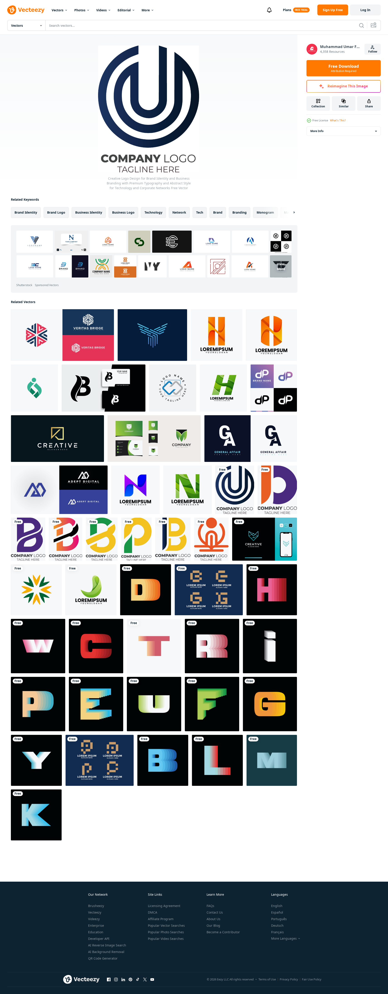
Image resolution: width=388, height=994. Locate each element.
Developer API (98, 938)
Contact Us (215, 912)
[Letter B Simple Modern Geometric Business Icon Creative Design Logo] (162, 760)
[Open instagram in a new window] (116, 979)
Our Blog (213, 925)
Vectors (57, 10)
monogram (265, 212)
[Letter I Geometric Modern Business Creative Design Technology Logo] (270, 646)
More (146, 10)
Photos (79, 10)
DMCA (152, 912)
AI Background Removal (106, 952)
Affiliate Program (161, 919)
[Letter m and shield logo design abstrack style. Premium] (154, 438)
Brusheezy (96, 906)
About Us (213, 919)
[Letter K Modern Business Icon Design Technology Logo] (36, 814)
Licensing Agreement (164, 906)
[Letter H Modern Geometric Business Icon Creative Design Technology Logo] (271, 589)
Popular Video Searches (166, 938)
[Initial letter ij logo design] (34, 388)
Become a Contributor (223, 932)
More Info (316, 131)
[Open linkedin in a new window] (123, 979)
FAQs (210, 906)
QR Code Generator (103, 958)
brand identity (25, 212)
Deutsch (277, 925)
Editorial (124, 10)
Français (277, 932)
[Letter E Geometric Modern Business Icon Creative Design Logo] (96, 704)
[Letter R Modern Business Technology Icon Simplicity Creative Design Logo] (212, 646)
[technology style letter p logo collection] (99, 760)
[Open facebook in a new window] (109, 979)
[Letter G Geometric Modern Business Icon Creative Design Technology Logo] (270, 704)
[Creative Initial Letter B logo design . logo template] (103, 388)
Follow (372, 51)
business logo (123, 212)
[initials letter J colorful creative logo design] (90, 589)
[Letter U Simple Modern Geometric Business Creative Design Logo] (154, 704)
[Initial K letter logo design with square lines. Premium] (57, 438)
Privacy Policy (289, 979)
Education (95, 932)
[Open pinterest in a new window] (130, 979)
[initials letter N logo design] (135, 490)
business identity (88, 212)
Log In (365, 10)
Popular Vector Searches (166, 925)
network (179, 212)
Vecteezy (94, 912)
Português (279, 919)
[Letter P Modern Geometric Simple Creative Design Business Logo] (38, 704)
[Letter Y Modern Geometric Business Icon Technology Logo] (36, 760)
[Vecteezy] (25, 9)
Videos (101, 10)
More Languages (284, 938)
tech (199, 212)
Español (277, 912)
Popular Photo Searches (166, 932)
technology (153, 212)
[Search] (361, 25)
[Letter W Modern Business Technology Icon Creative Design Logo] (38, 646)
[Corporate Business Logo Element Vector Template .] (36, 589)
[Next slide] (290, 212)
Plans (287, 10)
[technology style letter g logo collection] (209, 589)
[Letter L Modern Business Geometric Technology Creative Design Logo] (217, 760)
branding (239, 212)
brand (217, 212)
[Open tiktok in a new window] (138, 979)
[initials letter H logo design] (216, 335)
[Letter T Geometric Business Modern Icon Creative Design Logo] (154, 646)
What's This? (338, 120)
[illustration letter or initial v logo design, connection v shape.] (264, 539)
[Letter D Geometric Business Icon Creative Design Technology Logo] (145, 589)
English (276, 906)
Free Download (343, 68)
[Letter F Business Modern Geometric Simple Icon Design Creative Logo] (212, 704)
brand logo (56, 212)
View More (281, 266)
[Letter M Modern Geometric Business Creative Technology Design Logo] (271, 760)
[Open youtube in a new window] (152, 979)
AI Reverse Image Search (107, 945)
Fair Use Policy (311, 979)
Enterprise (96, 925)
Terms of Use (267, 979)
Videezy (94, 919)
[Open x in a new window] (145, 979)
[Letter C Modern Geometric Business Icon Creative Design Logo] (96, 646)
